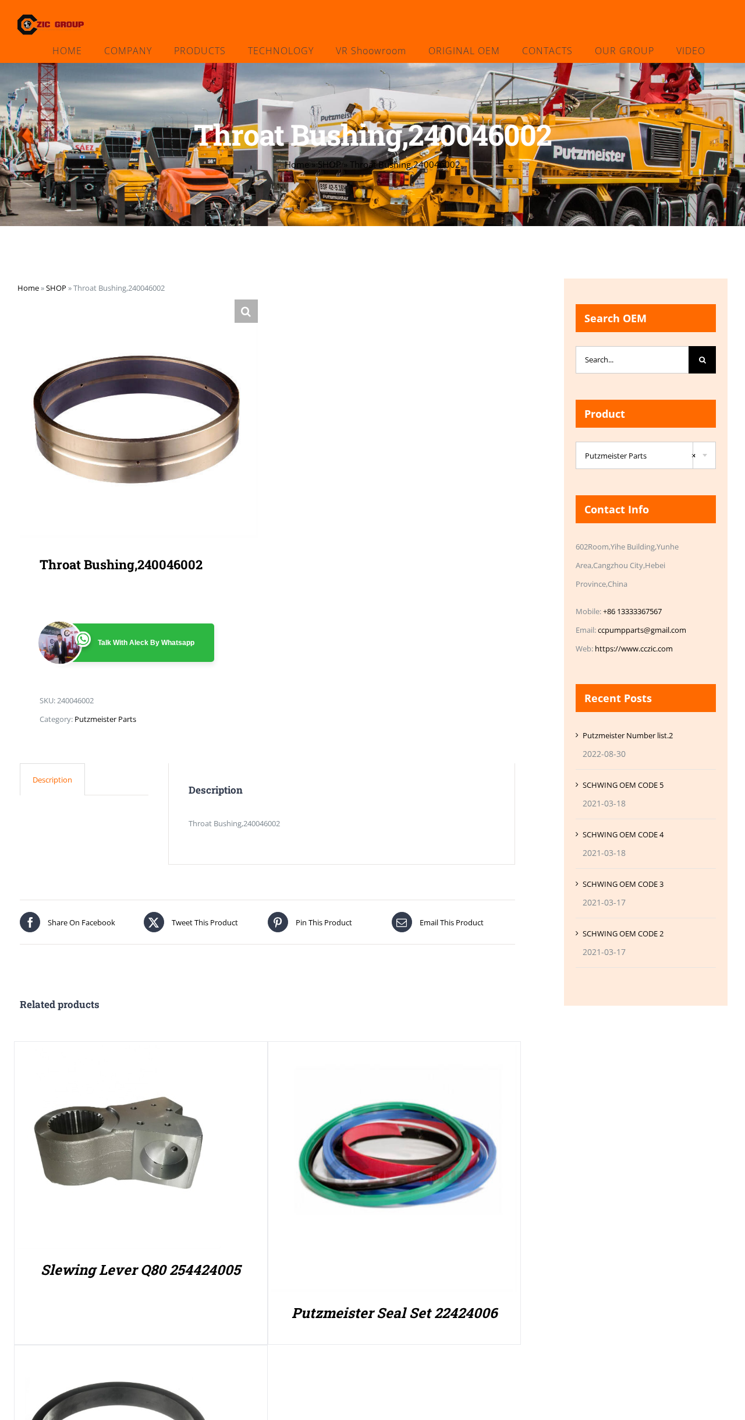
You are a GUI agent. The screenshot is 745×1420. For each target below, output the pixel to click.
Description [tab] (52, 779)
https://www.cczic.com (634, 648)
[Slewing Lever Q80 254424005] (119, 1054)
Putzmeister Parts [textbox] (640, 455)
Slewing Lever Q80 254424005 (140, 1269)
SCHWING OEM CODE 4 (623, 834)
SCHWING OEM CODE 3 (623, 884)
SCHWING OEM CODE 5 (623, 785)
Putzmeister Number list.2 (628, 735)
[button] (246, 311)
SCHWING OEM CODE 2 (623, 933)
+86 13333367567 (632, 611)
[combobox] (646, 455)
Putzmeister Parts (105, 719)
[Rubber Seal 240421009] (119, 1357)
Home (297, 164)
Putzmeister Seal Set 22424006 (394, 1312)
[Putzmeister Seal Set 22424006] (394, 1054)
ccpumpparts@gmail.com (642, 630)
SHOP (329, 164)
